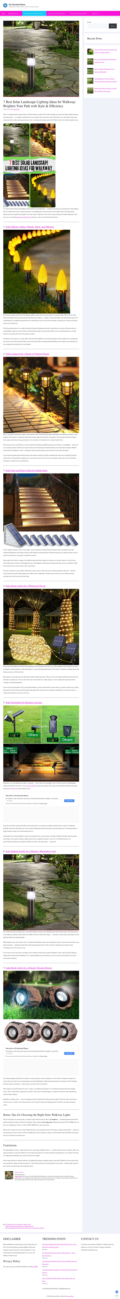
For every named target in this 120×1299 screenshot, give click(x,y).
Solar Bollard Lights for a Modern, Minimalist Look (31, 851)
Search (89, 22)
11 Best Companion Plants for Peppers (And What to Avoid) (19, 1226)
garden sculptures (31, 786)
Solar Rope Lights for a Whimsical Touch (25, 585)
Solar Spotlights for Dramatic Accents (24, 702)
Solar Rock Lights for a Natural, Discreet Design (29, 967)
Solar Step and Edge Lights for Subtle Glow (27, 470)
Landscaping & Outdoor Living (33, 13)
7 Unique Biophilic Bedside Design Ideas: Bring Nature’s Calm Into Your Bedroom (24, 1228)
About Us (95, 13)
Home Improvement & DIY (78, 13)
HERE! (36, 1267)
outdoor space (14, 788)
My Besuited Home (17, 4)
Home (3, 13)
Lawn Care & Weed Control (56, 13)
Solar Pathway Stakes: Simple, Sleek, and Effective (30, 226)
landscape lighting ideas (24, 217)
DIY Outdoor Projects (10, 1224)
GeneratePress (70, 1296)
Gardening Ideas (13, 13)
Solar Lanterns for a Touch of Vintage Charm (27, 353)
